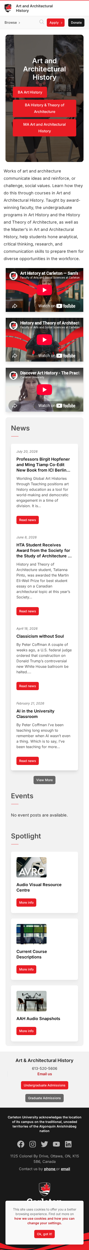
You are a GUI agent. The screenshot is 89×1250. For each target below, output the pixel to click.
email (65, 1168)
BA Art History (30, 92)
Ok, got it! (44, 1234)
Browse (11, 22)
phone (50, 1168)
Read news (29, 521)
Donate (76, 22)
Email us (44, 1074)
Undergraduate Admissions (44, 1085)
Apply (54, 22)
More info (26, 902)
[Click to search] (41, 22)
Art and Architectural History (34, 8)
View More (44, 780)
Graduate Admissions (44, 1098)
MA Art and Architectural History (44, 127)
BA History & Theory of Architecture (44, 108)
